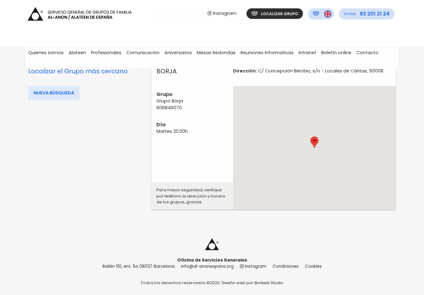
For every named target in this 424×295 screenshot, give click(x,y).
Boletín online (336, 53)
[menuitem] (222, 13)
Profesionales (106, 53)
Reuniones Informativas (267, 53)
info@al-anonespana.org (207, 266)
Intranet (307, 53)
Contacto (367, 53)
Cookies (313, 266)
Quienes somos (46, 53)
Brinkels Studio (269, 282)
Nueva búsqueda (54, 93)
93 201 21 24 (367, 13)
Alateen (77, 53)
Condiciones (286, 266)
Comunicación (143, 53)
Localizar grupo (279, 13)
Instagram (224, 13)
